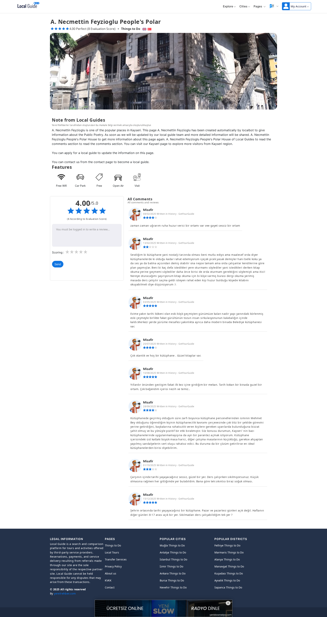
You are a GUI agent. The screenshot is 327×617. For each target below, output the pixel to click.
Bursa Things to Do (172, 580)
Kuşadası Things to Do (228, 573)
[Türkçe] (150, 29)
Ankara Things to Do (172, 573)
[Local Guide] (28, 5)
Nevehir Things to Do (173, 587)
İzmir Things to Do (171, 566)
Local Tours (112, 552)
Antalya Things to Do (173, 552)
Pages (258, 6)
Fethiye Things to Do (227, 545)
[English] (144, 29)
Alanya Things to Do (227, 559)
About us (110, 573)
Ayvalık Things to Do (227, 580)
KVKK (108, 580)
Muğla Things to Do (172, 545)
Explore (228, 6)
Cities (243, 6)
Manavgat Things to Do (229, 566)
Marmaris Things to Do (229, 552)
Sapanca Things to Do (228, 587)
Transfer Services (116, 559)
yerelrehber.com (65, 593)
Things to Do (130, 29)
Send (57, 264)
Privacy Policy (113, 566)
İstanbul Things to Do (173, 559)
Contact (109, 587)
